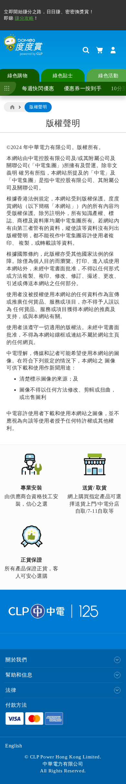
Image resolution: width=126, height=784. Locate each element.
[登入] (113, 50)
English (13, 745)
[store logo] (23, 50)
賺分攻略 (24, 18)
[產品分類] (8, 88)
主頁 (12, 107)
